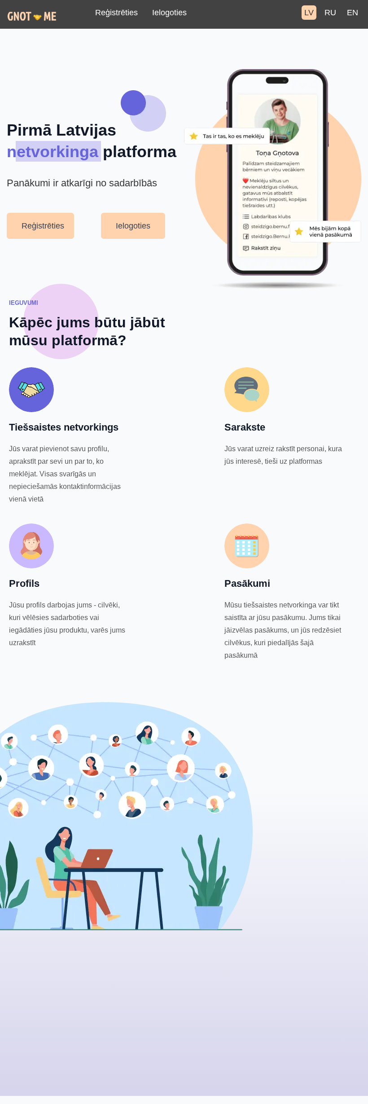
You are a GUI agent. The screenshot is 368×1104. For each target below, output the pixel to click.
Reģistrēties (116, 12)
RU (330, 12)
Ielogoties (169, 12)
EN (352, 12)
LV (309, 12)
